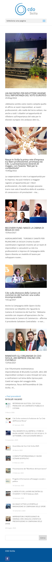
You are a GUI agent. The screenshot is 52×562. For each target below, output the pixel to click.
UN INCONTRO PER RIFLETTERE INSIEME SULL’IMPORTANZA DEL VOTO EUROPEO (25, 94)
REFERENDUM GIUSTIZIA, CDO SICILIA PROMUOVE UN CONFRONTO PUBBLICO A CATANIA (28, 405)
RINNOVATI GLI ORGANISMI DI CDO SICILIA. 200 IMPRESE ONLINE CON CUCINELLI (23, 358)
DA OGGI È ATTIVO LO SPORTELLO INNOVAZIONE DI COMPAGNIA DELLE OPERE (29, 505)
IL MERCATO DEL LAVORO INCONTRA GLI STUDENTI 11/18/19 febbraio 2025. (28, 492)
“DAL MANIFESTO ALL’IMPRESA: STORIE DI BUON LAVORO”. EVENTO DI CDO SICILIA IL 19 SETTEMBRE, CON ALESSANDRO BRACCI (29, 433)
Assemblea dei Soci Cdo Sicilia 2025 (26, 446)
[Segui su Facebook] (7, 559)
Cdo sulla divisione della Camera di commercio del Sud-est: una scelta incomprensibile (22, 295)
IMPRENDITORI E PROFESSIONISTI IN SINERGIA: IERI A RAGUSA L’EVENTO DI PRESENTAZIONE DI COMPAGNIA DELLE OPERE (23, 520)
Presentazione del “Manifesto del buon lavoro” (30, 469)
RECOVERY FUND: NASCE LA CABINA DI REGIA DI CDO (24, 228)
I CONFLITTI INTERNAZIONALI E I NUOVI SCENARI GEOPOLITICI (27, 457)
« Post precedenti (13, 396)
